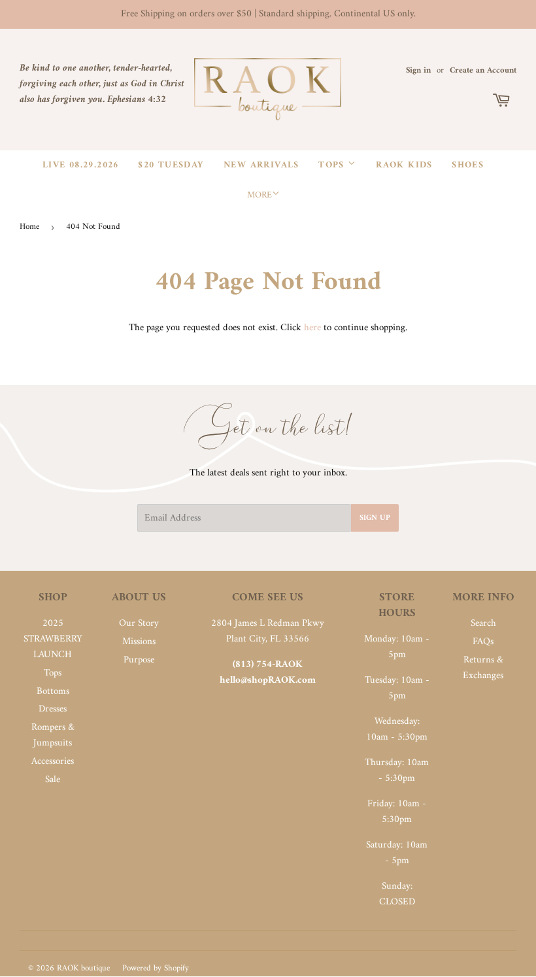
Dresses (53, 709)
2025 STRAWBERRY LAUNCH (53, 639)
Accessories (52, 761)
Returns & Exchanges (483, 668)
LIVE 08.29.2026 (80, 165)
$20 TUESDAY (171, 165)
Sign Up (375, 518)
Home (29, 226)
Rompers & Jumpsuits (53, 735)
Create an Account (483, 70)
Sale (52, 780)
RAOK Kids (404, 165)
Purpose (139, 660)
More (259, 195)
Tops (333, 165)
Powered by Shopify (155, 968)
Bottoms (53, 691)
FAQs (483, 642)
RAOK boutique (83, 968)
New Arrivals (261, 165)
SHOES (468, 165)
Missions (139, 642)
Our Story (139, 623)
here (312, 328)
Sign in (418, 70)
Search (483, 623)
